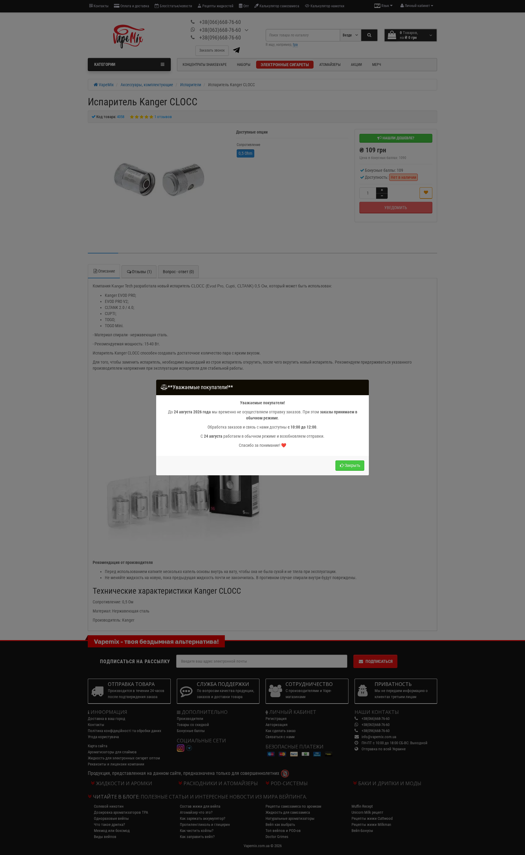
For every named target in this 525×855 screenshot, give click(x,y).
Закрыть (352, 465)
